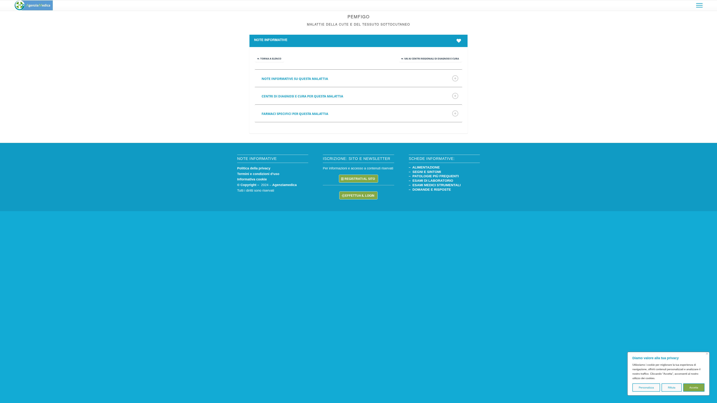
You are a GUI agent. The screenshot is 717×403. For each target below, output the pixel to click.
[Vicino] (707, 353)
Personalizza (646, 387)
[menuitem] (698, 5)
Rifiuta (671, 387)
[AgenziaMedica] (33, 5)
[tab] (358, 78)
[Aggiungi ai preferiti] (460, 41)
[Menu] (698, 5)
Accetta (693, 387)
